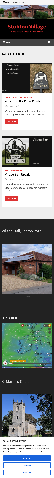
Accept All (27, 458)
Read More (11, 121)
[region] (27, 457)
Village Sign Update (17, 174)
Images (8, 97)
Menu (7, 2)
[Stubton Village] (27, 11)
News (15, 97)
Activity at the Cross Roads (22, 101)
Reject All (27, 472)
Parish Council (25, 97)
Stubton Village (27, 26)
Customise (27, 465)
